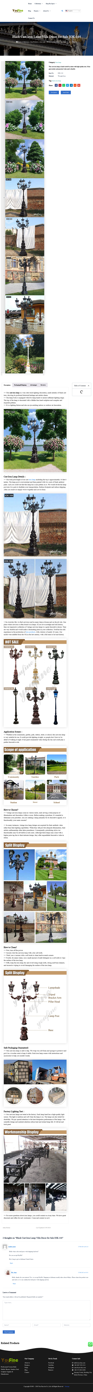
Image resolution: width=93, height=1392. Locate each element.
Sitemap (67, 1386)
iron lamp (32, 480)
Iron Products (34, 42)
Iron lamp (42, 42)
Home (19, 42)
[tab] (7, 385)
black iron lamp (56, 81)
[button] (42, 3)
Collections (26, 42)
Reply (11, 1263)
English (70, 11)
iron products (30, 632)
